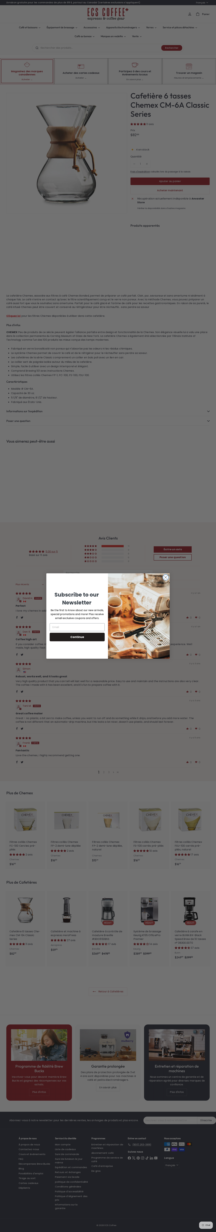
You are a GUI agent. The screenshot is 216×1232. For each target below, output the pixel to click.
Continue (77, 637)
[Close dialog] (165, 577)
